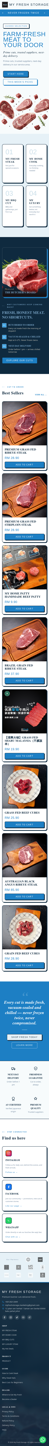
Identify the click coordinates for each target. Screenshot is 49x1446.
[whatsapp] (29, 1317)
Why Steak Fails (9, 1378)
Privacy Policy (8, 1411)
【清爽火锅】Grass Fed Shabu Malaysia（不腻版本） (23, 740)
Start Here (16, 74)
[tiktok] (17, 1317)
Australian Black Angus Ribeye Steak (21, 883)
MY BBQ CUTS (8, 1339)
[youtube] (23, 1317)
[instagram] (10, 1317)
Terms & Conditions (10, 1416)
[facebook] (4, 1317)
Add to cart (24, 465)
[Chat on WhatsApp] (42, 1439)
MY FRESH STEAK (9, 1330)
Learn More (24, 1045)
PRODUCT (6, 1361)
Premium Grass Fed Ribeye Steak (20, 451)
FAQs (4, 1430)
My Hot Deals (8, 1348)
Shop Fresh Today (24, 1037)
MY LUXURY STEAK (10, 1344)
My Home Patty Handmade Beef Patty (23, 595)
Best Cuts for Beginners (12, 1382)
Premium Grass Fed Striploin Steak (20, 523)
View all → (41, 394)
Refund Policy (8, 1420)
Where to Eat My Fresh (12, 1394)
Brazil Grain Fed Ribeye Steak (19, 667)
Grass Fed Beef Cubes (22, 812)
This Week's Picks (20, 82)
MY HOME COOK (9, 1335)
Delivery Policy (8, 1425)
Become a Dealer (9, 1399)
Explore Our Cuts (20, 360)
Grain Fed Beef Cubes (22, 953)
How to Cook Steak (10, 1373)
